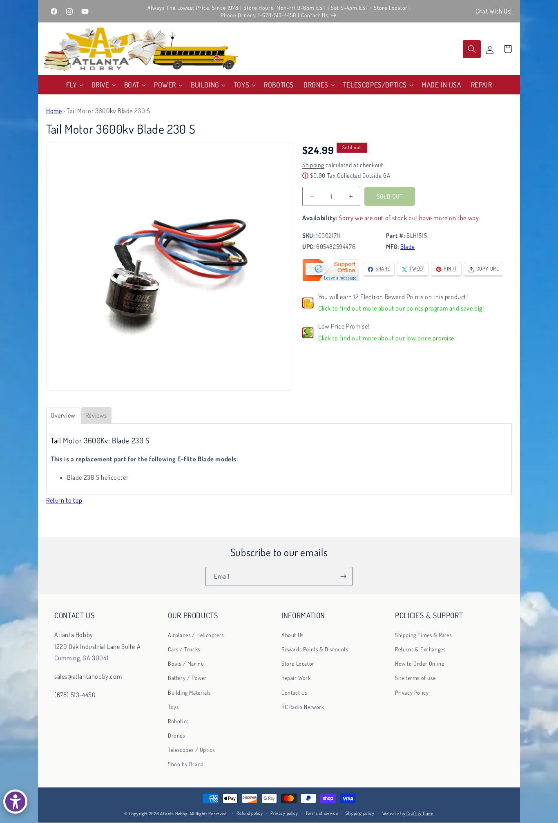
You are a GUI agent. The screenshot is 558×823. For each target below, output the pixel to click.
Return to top (64, 500)
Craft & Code (419, 813)
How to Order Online (419, 663)
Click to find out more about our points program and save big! (401, 308)
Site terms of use (415, 677)
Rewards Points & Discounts (314, 648)
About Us (292, 634)
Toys (173, 706)
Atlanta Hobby (173, 813)
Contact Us (294, 692)
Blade (407, 247)
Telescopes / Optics (191, 749)
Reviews (96, 415)
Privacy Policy (412, 692)
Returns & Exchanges (420, 648)
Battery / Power (187, 677)
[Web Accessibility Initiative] (15, 801)
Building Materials (189, 692)
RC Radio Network (302, 706)
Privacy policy (284, 813)
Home (54, 111)
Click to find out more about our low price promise (386, 338)
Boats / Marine (185, 663)
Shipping (313, 165)
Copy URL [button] (487, 269)
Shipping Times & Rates (423, 634)
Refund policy (250, 813)
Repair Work (296, 677)
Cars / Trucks (184, 648)
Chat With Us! (493, 11)
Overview (63, 415)
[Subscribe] (343, 576)
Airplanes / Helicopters (196, 634)
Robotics (178, 720)
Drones (176, 735)
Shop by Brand (186, 763)
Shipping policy (360, 813)
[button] (74, 84)
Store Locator (298, 663)
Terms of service (322, 813)
